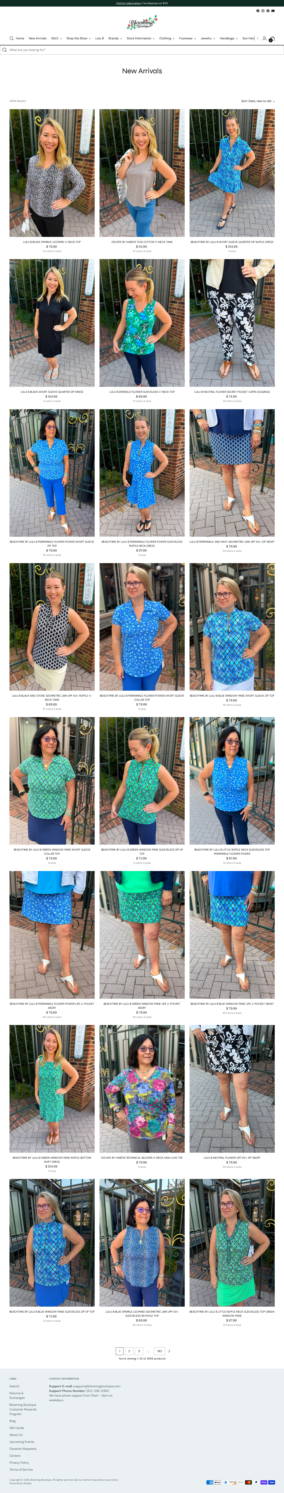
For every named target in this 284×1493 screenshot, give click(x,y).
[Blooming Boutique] (142, 23)
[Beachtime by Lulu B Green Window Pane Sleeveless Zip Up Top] (142, 781)
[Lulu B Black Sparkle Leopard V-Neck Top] (52, 173)
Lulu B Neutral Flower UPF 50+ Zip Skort (232, 1157)
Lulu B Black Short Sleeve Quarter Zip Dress (52, 392)
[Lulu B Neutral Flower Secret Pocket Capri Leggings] (232, 323)
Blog (12, 1421)
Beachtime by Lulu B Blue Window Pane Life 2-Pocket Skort (232, 1003)
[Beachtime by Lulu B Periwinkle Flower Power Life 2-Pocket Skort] (52, 935)
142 (159, 1351)
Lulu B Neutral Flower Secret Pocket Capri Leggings (232, 392)
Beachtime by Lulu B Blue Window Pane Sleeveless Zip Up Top (51, 1311)
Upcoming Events (21, 1442)
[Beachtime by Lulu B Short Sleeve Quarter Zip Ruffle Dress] (232, 173)
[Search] (4, 50)
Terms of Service (21, 1470)
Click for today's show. (129, 3)
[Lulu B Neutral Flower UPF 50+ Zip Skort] (232, 1089)
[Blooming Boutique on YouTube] (273, 11)
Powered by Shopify (20, 1483)
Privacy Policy (19, 1463)
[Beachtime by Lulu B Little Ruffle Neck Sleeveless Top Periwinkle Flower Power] (232, 781)
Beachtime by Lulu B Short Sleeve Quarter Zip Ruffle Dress (232, 242)
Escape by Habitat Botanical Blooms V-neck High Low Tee (142, 1157)
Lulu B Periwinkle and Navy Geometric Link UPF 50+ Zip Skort (232, 541)
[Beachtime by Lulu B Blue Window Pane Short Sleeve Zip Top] (232, 627)
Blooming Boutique (41, 1479)
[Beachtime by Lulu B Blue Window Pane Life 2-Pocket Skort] (232, 935)
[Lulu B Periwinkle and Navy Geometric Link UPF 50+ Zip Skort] (232, 473)
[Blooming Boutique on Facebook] (258, 11)
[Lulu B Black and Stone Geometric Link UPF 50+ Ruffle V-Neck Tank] (52, 627)
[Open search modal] (11, 38)
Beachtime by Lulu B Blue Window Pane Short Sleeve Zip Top (232, 695)
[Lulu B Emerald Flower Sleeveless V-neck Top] (142, 323)
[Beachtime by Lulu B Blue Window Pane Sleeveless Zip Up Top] (52, 1243)
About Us (16, 1435)
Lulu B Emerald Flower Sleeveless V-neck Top (142, 392)
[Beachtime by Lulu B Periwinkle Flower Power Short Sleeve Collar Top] (142, 627)
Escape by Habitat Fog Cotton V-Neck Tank (142, 242)
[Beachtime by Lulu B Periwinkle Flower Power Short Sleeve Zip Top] (52, 473)
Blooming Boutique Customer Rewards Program (23, 1409)
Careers (15, 1456)
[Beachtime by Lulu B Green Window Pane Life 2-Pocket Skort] (142, 935)
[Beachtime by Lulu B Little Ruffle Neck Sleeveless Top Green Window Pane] (232, 1243)
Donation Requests (22, 1449)
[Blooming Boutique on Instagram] (263, 11)
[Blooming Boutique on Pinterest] (268, 11)
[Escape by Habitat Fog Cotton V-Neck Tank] (142, 173)
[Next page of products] (169, 1351)
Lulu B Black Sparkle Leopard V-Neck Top (52, 242)
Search (14, 1386)
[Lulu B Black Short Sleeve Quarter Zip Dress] (52, 323)
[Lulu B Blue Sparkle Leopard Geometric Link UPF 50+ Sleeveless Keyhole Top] (142, 1243)
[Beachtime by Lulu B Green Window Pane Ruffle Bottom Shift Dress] (52, 1089)
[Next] (257, 38)
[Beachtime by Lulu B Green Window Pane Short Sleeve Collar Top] (52, 781)
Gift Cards (16, 1428)
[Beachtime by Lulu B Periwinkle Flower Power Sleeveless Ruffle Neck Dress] (142, 473)
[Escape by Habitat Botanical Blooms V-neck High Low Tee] (142, 1089)
